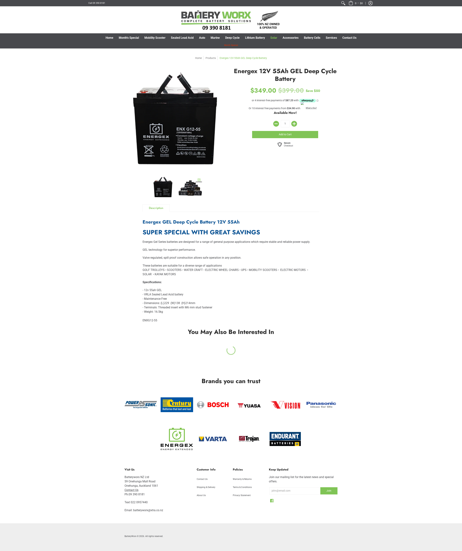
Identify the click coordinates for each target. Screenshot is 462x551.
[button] (355, 3)
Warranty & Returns (242, 479)
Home (198, 58)
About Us (201, 495)
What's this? (311, 108)
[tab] (156, 208)
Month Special (231, 45)
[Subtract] (276, 124)
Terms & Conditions (242, 487)
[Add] (294, 124)
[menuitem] (343, 3)
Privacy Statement (242, 495)
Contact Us (131, 490)
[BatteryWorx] (231, 19)
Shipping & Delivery (206, 487)
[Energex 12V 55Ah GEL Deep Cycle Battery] (163, 187)
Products (211, 58)
